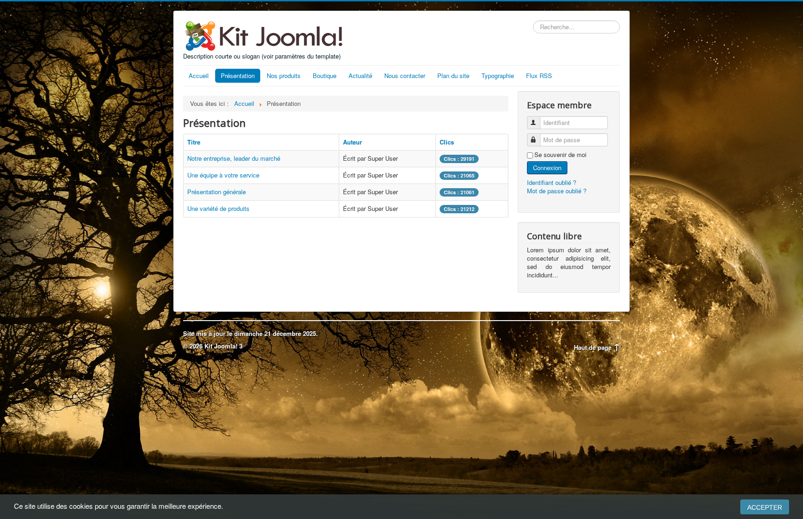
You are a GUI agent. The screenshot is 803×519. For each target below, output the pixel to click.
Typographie (497, 75)
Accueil (199, 75)
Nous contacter (404, 75)
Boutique (324, 75)
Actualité (360, 75)
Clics (447, 142)
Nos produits (284, 75)
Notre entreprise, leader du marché (233, 158)
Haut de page (593, 347)
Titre (193, 142)
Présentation (238, 75)
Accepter (764, 507)
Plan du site (453, 75)
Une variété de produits (218, 208)
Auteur (352, 142)
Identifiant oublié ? (551, 182)
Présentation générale (216, 191)
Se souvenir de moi (560, 155)
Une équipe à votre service (223, 175)
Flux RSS (539, 75)
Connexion (547, 167)
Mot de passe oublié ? (556, 190)
